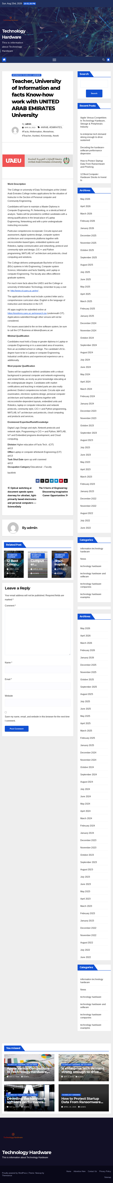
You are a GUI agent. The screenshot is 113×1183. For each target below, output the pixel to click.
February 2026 (87, 221)
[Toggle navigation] (54, 60)
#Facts (25, 131)
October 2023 (87, 425)
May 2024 (85, 374)
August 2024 (86, 352)
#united (36, 136)
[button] (103, 59)
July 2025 (85, 272)
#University (46, 136)
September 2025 (88, 257)
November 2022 (88, 506)
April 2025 (85, 294)
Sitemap (107, 1177)
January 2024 (87, 403)
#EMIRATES (55, 127)
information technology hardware (27, 75)
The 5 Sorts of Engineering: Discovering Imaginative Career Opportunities (53, 492)
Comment (10, 605)
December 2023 (88, 411)
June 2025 (85, 279)
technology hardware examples (90, 1026)
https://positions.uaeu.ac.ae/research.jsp (27, 313)
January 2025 (87, 316)
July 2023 (85, 447)
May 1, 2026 (14, 1107)
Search (84, 74)
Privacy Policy (105, 1171)
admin (28, 124)
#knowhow (48, 131)
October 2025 (87, 250)
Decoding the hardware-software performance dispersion (92, 150)
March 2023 (86, 477)
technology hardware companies (90, 1016)
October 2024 (87, 338)
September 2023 (88, 433)
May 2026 (85, 199)
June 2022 (85, 528)
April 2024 (85, 382)
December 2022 (88, 498)
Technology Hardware (26, 1152)
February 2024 (87, 396)
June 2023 (85, 455)
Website (9, 696)
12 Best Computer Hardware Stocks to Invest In (93, 177)
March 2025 (86, 301)
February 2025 (87, 308)
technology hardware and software (93, 1005)
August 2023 (86, 440)
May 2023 (85, 462)
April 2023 (85, 469)
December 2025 (88, 235)
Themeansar (7, 1175)
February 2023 (87, 484)
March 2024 (86, 389)
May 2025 (85, 287)
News (83, 559)
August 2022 (86, 513)
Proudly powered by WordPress (15, 1173)
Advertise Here (79, 1171)
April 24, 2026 (70, 1107)
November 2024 (88, 330)
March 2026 (86, 213)
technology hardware (90, 566)
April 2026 (85, 206)
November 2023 (88, 418)
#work (56, 136)
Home (68, 1171)
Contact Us (92, 1171)
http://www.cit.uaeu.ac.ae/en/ (24, 291)
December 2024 (88, 323)
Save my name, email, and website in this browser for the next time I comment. (37, 718)
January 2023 (87, 491)
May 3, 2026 (14, 1077)
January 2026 (87, 228)
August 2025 (86, 265)
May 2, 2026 (69, 1077)
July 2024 (85, 360)
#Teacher (26, 136)
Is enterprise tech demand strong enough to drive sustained (93, 137)
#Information (36, 131)
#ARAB (44, 127)
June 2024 (85, 367)
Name (8, 662)
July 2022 (85, 520)
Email (8, 679)
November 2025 (88, 243)
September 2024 (88, 345)
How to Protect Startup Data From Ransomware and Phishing (92, 164)
